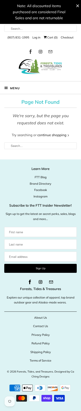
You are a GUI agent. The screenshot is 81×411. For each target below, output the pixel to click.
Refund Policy (41, 343)
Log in (36, 37)
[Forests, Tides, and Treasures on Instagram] (40, 52)
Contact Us (40, 326)
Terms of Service (40, 360)
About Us (40, 317)
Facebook (40, 190)
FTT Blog (41, 177)
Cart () (52, 37)
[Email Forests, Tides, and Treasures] (50, 52)
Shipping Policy (40, 352)
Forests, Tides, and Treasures (35, 371)
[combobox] (40, 28)
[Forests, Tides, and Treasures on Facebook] (30, 52)
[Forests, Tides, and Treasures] (40, 67)
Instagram (40, 196)
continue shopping (52, 135)
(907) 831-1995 (18, 37)
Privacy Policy (41, 335)
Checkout (67, 37)
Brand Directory (40, 183)
